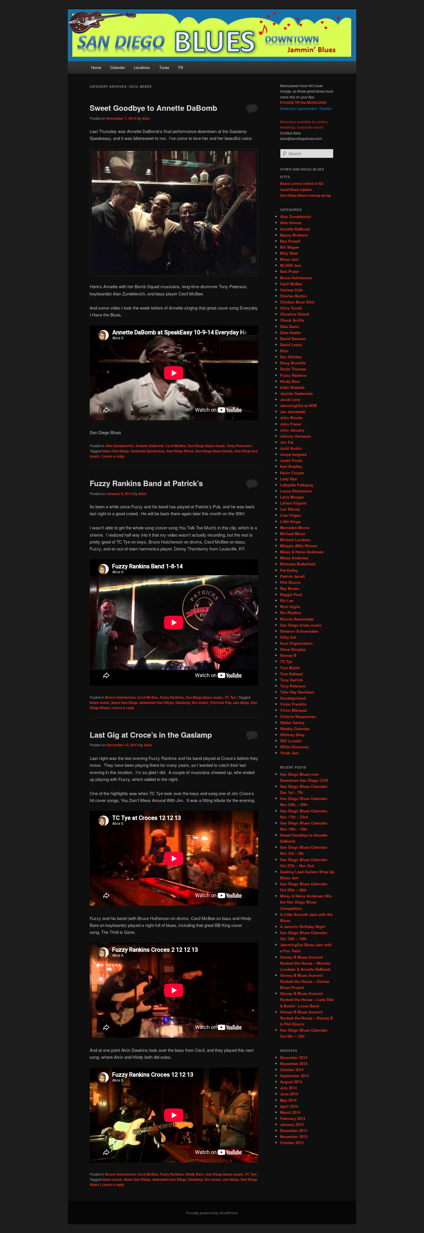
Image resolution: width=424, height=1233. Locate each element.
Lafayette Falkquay (296, 485)
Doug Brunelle (293, 363)
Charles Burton (293, 296)
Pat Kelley (289, 570)
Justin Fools (291, 460)
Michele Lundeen (295, 539)
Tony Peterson (239, 445)
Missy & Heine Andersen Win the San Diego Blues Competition (306, 902)
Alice (146, 118)
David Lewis (291, 344)
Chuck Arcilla (292, 320)
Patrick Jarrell (292, 576)
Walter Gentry (292, 722)
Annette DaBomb (149, 445)
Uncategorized (293, 698)
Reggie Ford (291, 594)
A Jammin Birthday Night (302, 926)
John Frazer (290, 424)
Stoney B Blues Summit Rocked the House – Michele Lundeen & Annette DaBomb (305, 963)
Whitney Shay (292, 734)
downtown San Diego (157, 702)
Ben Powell (290, 241)
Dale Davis (289, 326)
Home (96, 67)
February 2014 (292, 1118)
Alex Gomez (291, 222)
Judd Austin (291, 448)
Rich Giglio (290, 606)
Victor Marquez (293, 710)
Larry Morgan (292, 497)
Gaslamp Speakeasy (148, 451)
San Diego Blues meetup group (305, 195)
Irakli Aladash (292, 387)
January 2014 (291, 1124)
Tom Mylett (290, 667)
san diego (241, 702)
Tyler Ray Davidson (297, 692)
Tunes (164, 67)
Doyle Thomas (293, 369)
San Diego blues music (206, 445)
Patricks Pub (220, 702)
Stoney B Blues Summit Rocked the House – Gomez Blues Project (304, 981)
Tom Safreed (291, 674)
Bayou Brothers (294, 235)
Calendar (117, 67)
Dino (284, 350)
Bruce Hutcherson (120, 697)
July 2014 (288, 1087)
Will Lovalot (290, 740)
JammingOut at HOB (298, 405)
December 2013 (293, 1130)
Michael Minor (292, 533)
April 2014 (289, 1106)
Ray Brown (289, 588)
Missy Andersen (294, 558)
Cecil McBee (175, 445)
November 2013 (293, 1136)
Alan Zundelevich (119, 445)
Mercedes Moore (294, 527)
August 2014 (291, 1081)
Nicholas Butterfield (297, 564)
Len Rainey (290, 509)
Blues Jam (289, 259)
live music (200, 702)
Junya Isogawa (293, 454)
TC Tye (230, 697)
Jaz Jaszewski (292, 411)
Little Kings (290, 521)
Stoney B (288, 655)
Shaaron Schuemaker (299, 631)
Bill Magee (289, 247)
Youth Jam (289, 753)
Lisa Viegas (290, 515)
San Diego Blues (180, 451)
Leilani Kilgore (293, 503)
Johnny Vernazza (295, 436)
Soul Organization (296, 643)
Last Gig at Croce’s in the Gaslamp (151, 734)
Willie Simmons (294, 746)
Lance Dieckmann (296, 491)
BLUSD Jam (290, 265)
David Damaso (293, 338)
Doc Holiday (291, 356)
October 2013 (291, 1142)
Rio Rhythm (290, 612)
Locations (142, 67)
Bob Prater (289, 271)
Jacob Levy (290, 399)
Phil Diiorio (290, 582)
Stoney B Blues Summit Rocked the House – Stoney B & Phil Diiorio (306, 1018)
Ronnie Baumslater (297, 619)
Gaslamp (182, 702)
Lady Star (288, 478)
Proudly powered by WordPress (212, 1212)
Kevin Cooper (292, 472)
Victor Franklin (293, 704)
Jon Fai (286, 442)
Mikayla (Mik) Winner (298, 545)
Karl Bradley (291, 466)
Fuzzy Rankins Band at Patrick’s (146, 483)
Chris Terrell (291, 308)
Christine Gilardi (294, 314)
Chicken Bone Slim (297, 302)
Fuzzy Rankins (172, 697)
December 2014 (293, 1057)
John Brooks (291, 417)
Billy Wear (289, 253)
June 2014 (289, 1094)
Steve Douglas (293, 649)
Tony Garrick (291, 680)
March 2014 (290, 1112)
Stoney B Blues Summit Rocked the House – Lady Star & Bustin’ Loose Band (307, 999)
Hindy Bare (194, 1174)
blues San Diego (115, 451)
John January (292, 430)
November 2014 (293, 1063)
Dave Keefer (290, 332)
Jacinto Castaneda (296, 393)
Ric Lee (286, 600)
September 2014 (294, 1075)
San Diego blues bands (214, 451)
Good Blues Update (296, 189)
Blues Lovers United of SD (301, 183)
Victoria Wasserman (298, 716)
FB (180, 67)
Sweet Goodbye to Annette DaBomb (153, 107)
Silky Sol (288, 637)
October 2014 (291, 1069)
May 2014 (288, 1100)
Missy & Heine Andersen (302, 551)
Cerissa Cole (291, 290)
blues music (100, 702)
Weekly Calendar (295, 728)
